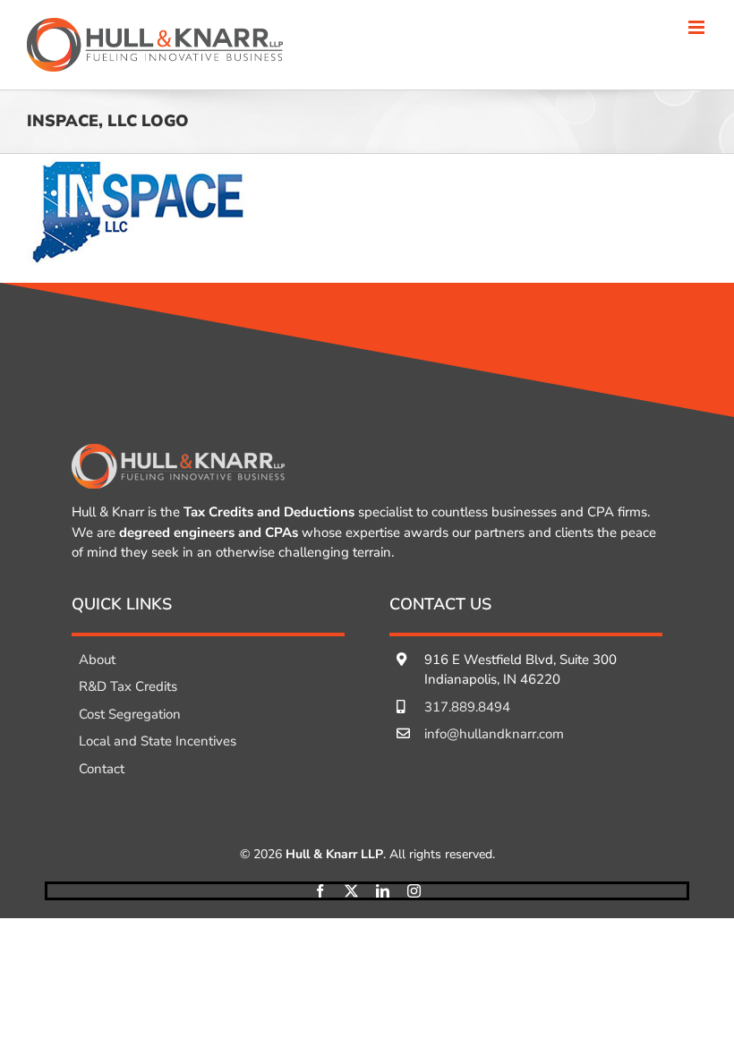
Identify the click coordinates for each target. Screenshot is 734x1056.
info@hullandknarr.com (494, 734)
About (97, 660)
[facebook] (320, 891)
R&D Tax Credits (128, 686)
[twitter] (351, 891)
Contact (101, 769)
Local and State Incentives (157, 741)
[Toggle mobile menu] (697, 27)
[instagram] (414, 891)
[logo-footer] (178, 451)
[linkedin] (382, 891)
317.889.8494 (467, 707)
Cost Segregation (130, 714)
